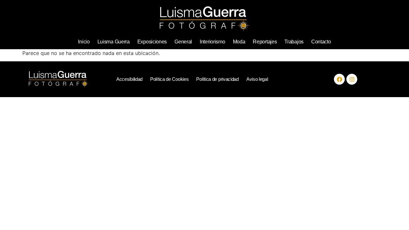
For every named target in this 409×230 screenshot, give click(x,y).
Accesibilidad (129, 79)
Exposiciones (152, 41)
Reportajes (265, 41)
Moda (239, 41)
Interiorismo (212, 41)
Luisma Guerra (113, 41)
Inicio (83, 41)
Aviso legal (257, 79)
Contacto (321, 41)
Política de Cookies (169, 79)
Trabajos (294, 41)
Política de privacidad (217, 79)
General (183, 41)
